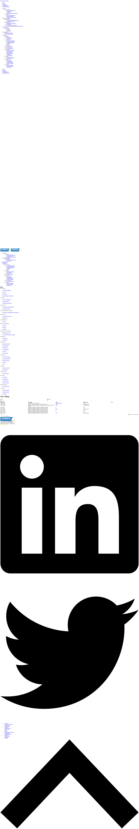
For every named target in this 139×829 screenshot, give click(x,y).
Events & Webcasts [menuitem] (8, 47)
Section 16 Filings (10, 63)
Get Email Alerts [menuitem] (5, 5)
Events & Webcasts (10, 48)
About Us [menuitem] (4, 253)
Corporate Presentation (11, 41)
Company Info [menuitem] (7, 39)
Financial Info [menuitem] (7, 49)
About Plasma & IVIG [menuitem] (6, 308)
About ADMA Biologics (11, 10)
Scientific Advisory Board (11, 17)
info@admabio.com (3, 424)
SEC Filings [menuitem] (7, 59)
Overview (6, 35)
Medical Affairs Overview (11, 23)
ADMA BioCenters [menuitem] (6, 6)
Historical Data (9, 58)
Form (57, 402)
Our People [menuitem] (7, 14)
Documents (9, 67)
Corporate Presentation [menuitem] (6, 358)
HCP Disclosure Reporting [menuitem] (9, 732)
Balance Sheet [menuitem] (5, 347)
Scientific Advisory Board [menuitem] (7, 303)
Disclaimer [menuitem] (6, 737)
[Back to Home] (5, 251)
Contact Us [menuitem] (4, 4)
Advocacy (8, 12)
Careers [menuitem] (4, 3)
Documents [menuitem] (5, 393)
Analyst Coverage (10, 46)
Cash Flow (9, 54)
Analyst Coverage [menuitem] (8, 45)
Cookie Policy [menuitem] (7, 733)
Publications (9, 24)
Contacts (8, 43)
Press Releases (9, 37)
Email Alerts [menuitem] (5, 340)
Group (1, 399)
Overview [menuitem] (4, 321)
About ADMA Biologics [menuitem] (7, 290)
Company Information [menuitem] (6, 356)
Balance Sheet (9, 52)
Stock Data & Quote (10, 57)
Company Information (11, 40)
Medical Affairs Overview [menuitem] (7, 316)
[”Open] (1, 287)
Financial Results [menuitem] (5, 345)
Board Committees (10, 66)
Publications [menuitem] (5, 318)
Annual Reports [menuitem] (5, 353)
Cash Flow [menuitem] (4, 351)
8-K (56, 404)
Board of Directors (10, 16)
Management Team (10, 42)
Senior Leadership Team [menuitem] (7, 299)
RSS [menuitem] (5, 730)
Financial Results (10, 51)
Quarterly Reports (10, 62)
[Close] (2, 287)
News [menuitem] (4, 2)
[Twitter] (69, 721)
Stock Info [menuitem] (6, 56)
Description (30, 402)
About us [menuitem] (4, 8)
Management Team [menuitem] (6, 360)
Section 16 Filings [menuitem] (6, 382)
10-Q (57, 405)
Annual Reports (9, 55)
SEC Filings (9, 60)
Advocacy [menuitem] (4, 292)
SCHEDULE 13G (59, 403)
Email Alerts (9, 38)
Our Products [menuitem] (5, 27)
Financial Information (10, 50)
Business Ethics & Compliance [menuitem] (8, 295)
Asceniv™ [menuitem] (4, 325)
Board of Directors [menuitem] (6, 301)
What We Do (9, 11)
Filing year (49, 399)
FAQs (8, 44)
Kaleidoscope (8, 416)
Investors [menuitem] (4, 34)
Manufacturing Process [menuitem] (6, 332)
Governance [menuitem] (7, 64)
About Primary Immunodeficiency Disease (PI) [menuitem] (11, 312)
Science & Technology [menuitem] (6, 18)
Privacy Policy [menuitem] (7, 736)
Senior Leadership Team (11, 15)
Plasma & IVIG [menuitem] (7, 19)
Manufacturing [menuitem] (5, 262)
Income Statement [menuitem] (6, 349)
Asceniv (8, 29)
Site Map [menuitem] (6, 738)
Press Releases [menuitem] (7, 36)
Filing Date (2, 402)
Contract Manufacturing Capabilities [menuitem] (9, 334)
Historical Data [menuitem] (5, 369)
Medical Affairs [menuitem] (7, 22)
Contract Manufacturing (9, 33)
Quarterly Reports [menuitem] (6, 380)
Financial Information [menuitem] (6, 343)
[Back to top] (69, 828)
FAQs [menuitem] (4, 364)
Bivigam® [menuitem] (4, 327)
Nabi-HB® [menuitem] (4, 329)
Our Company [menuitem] (7, 9)
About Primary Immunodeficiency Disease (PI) (15, 26)
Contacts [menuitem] (4, 362)
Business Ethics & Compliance (12, 13)
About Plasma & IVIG (11, 21)
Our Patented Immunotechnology (12, 20)
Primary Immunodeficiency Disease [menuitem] (11, 25)
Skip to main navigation (4, 0)
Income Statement (10, 53)
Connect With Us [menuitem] (8, 728)
